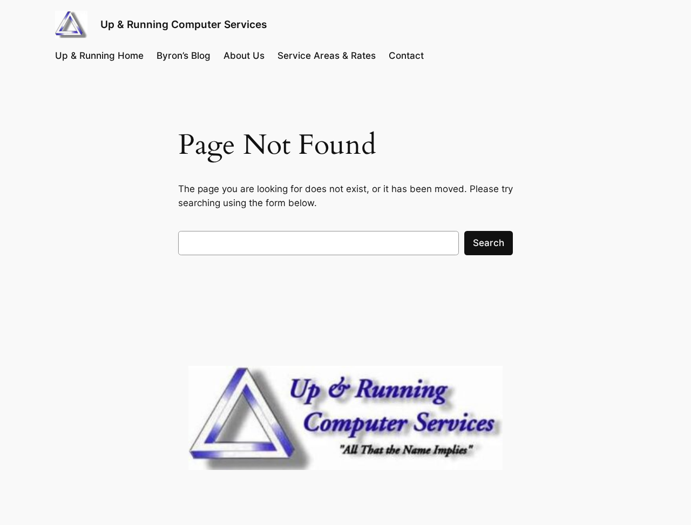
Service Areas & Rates (326, 55)
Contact (406, 55)
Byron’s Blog (184, 55)
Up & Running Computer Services (183, 24)
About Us (244, 55)
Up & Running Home (99, 55)
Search (488, 242)
